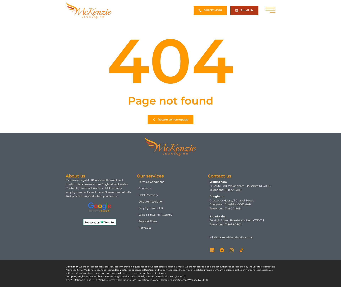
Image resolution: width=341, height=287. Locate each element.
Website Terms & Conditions (114, 279)
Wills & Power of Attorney (155, 214)
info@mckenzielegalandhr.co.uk (231, 237)
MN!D (205, 279)
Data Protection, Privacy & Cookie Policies (154, 279)
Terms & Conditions (151, 182)
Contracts (145, 188)
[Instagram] (231, 250)
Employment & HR (151, 208)
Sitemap (183, 279)
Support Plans (148, 221)
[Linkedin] (212, 250)
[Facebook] (222, 250)
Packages (145, 227)
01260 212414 (233, 208)
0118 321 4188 (233, 190)
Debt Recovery (148, 195)
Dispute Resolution (151, 201)
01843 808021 (234, 224)
